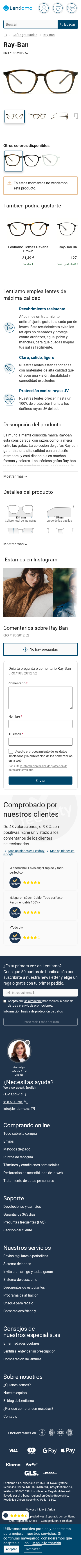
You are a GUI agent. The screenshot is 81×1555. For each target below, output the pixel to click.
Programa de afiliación (20, 1295)
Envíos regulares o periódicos (26, 1255)
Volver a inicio (35, 1509)
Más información (46, 1542)
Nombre (15, 716)
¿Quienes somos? (17, 1384)
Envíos (8, 1141)
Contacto (10, 1416)
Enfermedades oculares (21, 1343)
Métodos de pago (16, 1149)
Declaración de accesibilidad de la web (33, 1172)
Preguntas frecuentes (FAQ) (24, 1222)
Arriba (51, 1509)
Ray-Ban (49, 35)
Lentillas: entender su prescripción (29, 1351)
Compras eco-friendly (19, 1310)
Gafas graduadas (25, 35)
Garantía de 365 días (19, 1214)
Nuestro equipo (15, 1392)
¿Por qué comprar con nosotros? (28, 1408)
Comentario (18, 683)
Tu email (16, 734)
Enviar (40, 780)
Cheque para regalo (18, 1303)
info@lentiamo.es (16, 1108)
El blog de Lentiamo (18, 1400)
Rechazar (33, 1549)
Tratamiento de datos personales (28, 1180)
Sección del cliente (17, 1230)
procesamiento (39, 751)
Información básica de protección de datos (33, 1011)
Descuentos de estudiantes (24, 1287)
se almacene (33, 1001)
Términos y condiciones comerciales (31, 1164)
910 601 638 (13, 1102)
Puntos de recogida (18, 1157)
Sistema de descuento (20, 1279)
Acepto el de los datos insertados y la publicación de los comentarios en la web (40, 760)
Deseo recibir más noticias (40, 1022)
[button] (14, 116)
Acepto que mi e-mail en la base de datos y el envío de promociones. (40, 1003)
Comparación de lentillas (22, 1359)
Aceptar (11, 1549)
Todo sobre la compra (20, 1133)
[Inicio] (5, 34)
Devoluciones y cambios (22, 1206)
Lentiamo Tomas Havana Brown (28, 249)
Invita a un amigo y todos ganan (28, 1271)
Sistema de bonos (17, 1263)
